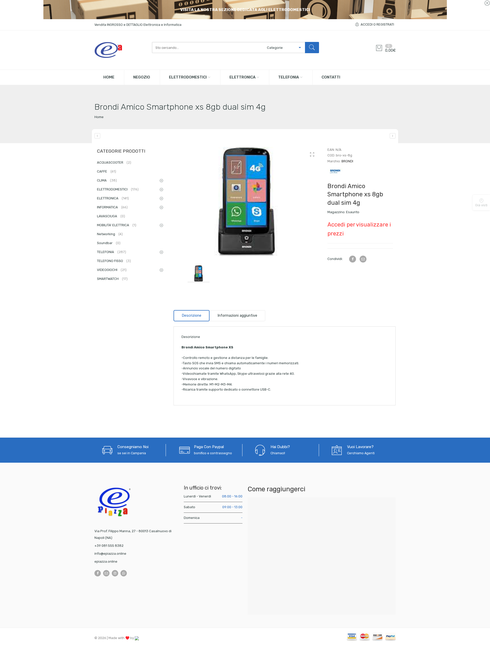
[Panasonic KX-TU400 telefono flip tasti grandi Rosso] (393, 136)
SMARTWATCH (112, 279)
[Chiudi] (487, 3)
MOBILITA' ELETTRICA (116, 225)
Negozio (141, 77)
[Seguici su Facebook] (97, 573)
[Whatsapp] (123, 573)
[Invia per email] (363, 259)
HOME (108, 77)
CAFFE (106, 171)
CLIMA (107, 180)
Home (99, 117)
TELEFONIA (288, 77)
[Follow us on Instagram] (115, 573)
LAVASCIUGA (111, 216)
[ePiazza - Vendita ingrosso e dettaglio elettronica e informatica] (120, 50)
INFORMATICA (112, 207)
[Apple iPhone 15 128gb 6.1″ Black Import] (97, 136)
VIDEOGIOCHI (112, 270)
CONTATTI (331, 77)
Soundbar (108, 243)
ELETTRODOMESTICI (188, 77)
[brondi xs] (247, 202)
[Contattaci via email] (106, 573)
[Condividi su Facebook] (352, 259)
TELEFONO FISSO (114, 261)
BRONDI (347, 161)
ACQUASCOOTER (114, 162)
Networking (110, 234)
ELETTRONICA (242, 77)
